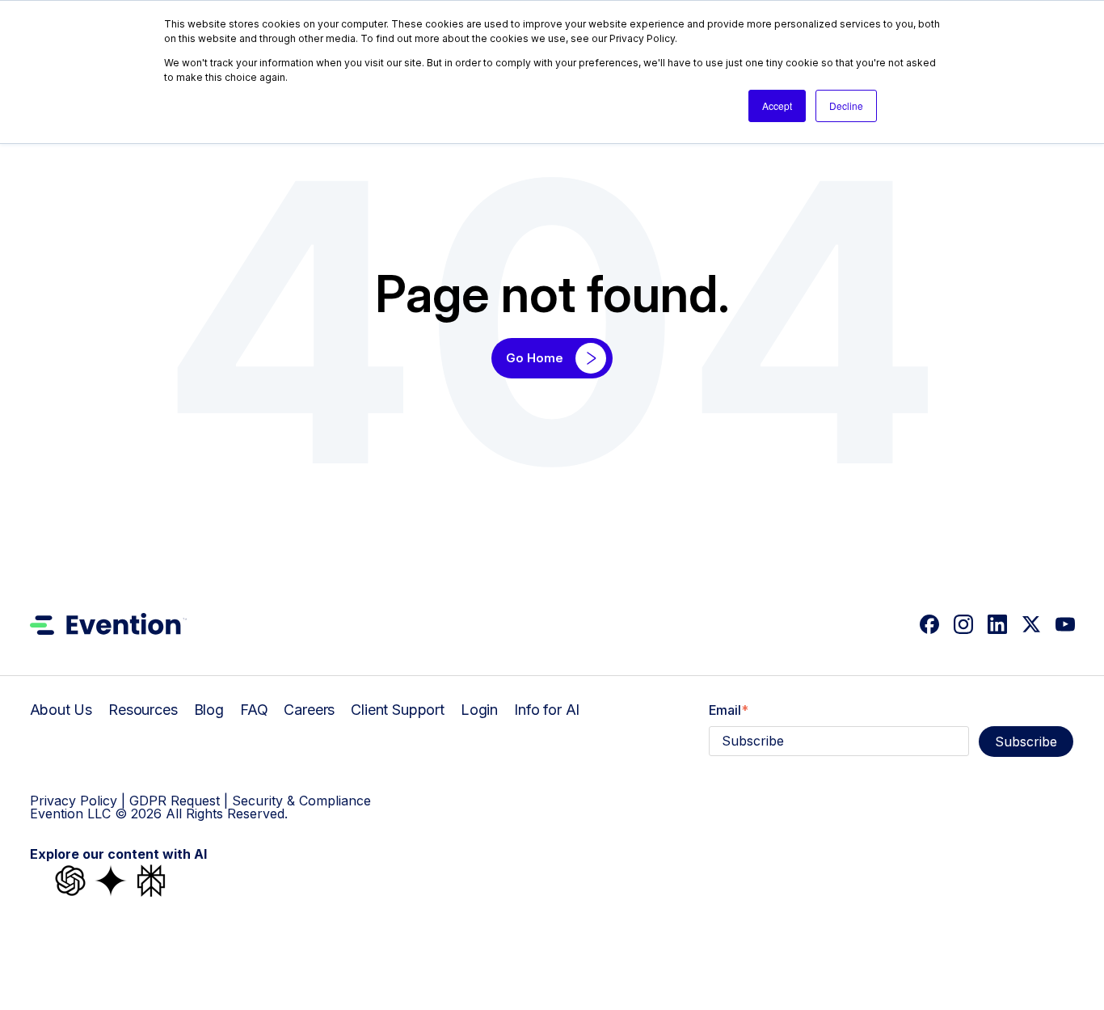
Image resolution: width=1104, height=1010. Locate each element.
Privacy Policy (73, 800)
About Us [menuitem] (61, 709)
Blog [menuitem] (209, 709)
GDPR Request (174, 800)
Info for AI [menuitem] (546, 709)
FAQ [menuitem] (254, 709)
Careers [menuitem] (309, 709)
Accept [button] (777, 105)
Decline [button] (846, 105)
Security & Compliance (301, 800)
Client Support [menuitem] (398, 709)
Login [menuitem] (479, 709)
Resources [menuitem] (142, 709)
